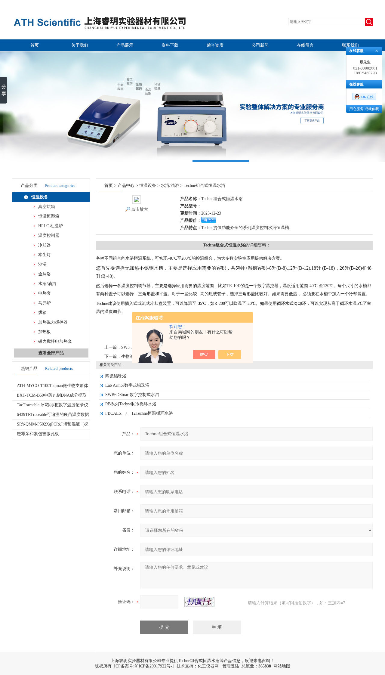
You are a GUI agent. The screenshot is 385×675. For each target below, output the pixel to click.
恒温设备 (39, 197)
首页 (34, 45)
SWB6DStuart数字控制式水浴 (132, 394)
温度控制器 (48, 235)
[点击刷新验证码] (199, 602)
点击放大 (139, 209)
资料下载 (170, 45)
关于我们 (79, 45)
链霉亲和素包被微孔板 (38, 434)
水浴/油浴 (47, 283)
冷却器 (44, 245)
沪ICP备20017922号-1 (154, 666)
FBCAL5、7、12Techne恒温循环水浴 (139, 413)
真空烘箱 (46, 206)
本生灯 (44, 254)
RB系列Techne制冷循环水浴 (130, 404)
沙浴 (42, 264)
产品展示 (124, 45)
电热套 (44, 293)
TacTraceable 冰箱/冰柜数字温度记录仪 (52, 405)
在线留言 (305, 45)
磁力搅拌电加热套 (55, 341)
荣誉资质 (215, 45)
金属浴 (44, 274)
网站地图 (281, 666)
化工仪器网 (208, 666)
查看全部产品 (51, 353)
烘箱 (42, 312)
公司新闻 (260, 45)
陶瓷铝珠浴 (115, 376)
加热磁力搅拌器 (53, 322)
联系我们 (350, 45)
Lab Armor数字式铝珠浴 (127, 385)
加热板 (44, 332)
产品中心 (126, 185)
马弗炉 (44, 303)
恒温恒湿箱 (48, 216)
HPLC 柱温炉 (50, 226)
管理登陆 (230, 666)
